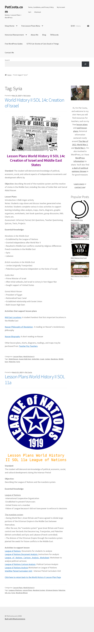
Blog (44, 35)
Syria (18, 362)
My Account (61, 7)
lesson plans (82, 124)
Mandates (54, 359)
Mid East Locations (13, 317)
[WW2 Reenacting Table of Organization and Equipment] (80, 268)
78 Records (54, 35)
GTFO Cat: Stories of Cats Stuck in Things (43, 44)
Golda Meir (35, 359)
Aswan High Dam (25, 359)
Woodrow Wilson (22, 593)
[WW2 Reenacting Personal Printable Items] (80, 209)
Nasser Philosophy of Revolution (19, 327)
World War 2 (82, 144)
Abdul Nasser (13, 359)
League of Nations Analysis (16, 567)
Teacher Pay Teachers (28, 346)
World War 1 (80, 148)
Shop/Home (9, 26)
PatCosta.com (14, 9)
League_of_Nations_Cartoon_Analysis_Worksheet (27, 557)
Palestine (12, 362)
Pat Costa (27, 96)
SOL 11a (8, 593)
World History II (28, 356)
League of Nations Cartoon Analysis (20, 564)
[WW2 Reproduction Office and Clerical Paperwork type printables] (80, 231)
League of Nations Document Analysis (21, 554)
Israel (42, 359)
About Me (34, 35)
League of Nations (13, 551)
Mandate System (39, 590)
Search (7, 60)
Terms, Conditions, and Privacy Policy (41, 7)
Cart (29, 12)
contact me (80, 187)
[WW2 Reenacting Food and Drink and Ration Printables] (80, 250)
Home (9, 75)
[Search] (85, 64)
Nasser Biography (12, 336)
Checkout (37, 12)
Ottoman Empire (52, 590)
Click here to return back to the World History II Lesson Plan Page (33, 577)
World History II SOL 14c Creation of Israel (34, 103)
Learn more (79, 184)
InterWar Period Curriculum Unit (18, 571)
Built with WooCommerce (15, 619)
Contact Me (9, 52)
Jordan (47, 359)
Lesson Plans (18, 356)
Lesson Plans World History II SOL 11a (35, 379)
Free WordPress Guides (14, 44)
